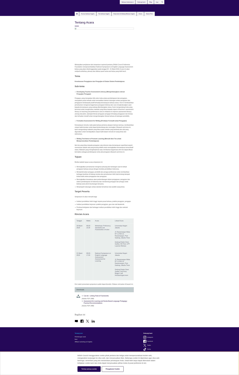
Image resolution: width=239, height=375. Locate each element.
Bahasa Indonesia (127, 2)
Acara (140, 14)
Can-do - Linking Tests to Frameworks (96, 296)
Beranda (77, 14)
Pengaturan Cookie (113, 369)
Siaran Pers (149, 14)
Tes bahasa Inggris (104, 14)
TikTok (149, 349)
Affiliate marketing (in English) (83, 342)
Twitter (149, 345)
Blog (150, 2)
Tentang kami (79, 333)
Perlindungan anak (80, 336)
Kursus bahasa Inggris (87, 14)
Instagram (150, 337)
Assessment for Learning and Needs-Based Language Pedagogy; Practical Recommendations (105, 302)
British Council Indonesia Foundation (80, 8)
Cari (163, 2)
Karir (76, 339)
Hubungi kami (141, 2)
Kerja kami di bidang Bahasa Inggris (124, 14)
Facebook (150, 341)
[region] (119, 363)
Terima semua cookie (89, 369)
